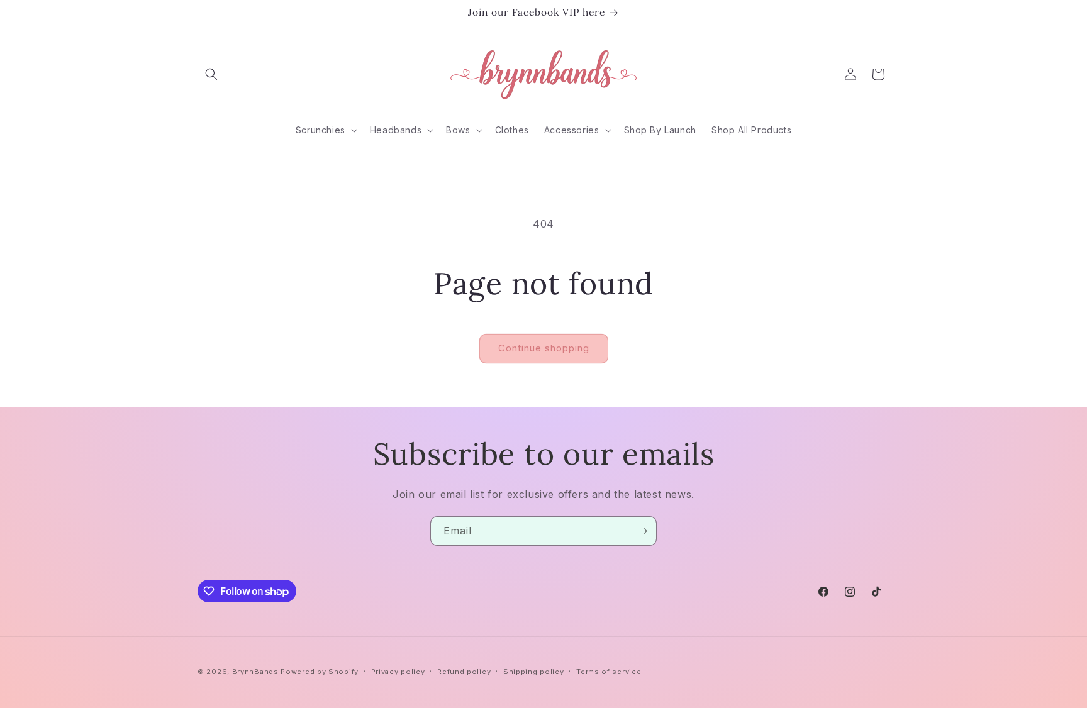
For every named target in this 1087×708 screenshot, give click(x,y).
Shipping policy (533, 671)
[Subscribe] (642, 531)
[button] (211, 74)
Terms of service (608, 671)
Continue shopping (543, 348)
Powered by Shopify (320, 671)
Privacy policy (398, 671)
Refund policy (464, 671)
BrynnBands (255, 671)
